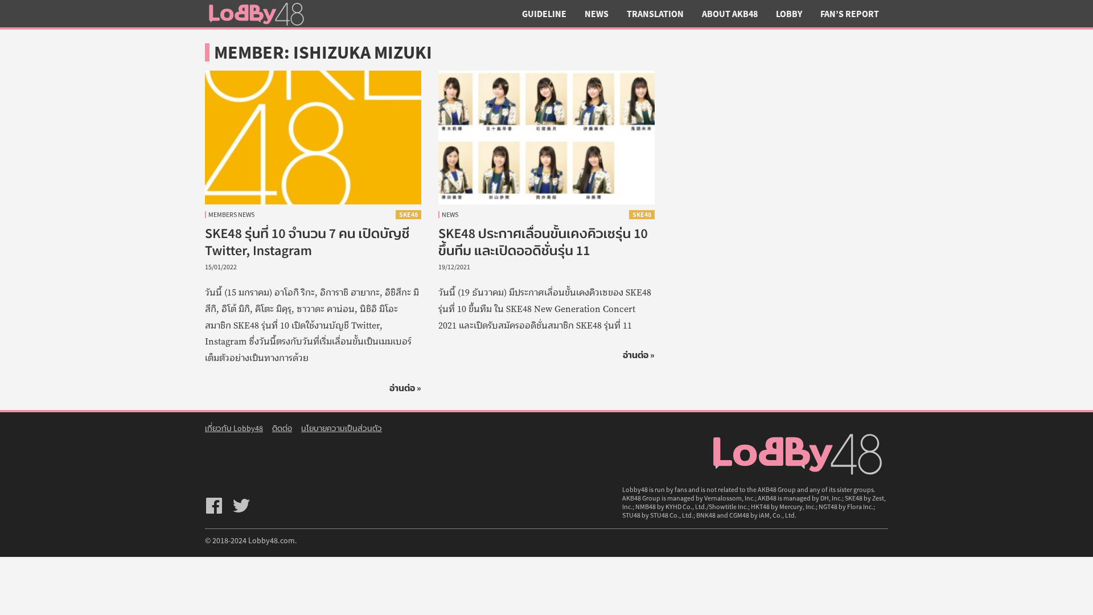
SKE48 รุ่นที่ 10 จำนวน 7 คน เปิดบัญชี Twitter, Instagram (307, 241)
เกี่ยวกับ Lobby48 (234, 428)
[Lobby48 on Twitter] (241, 506)
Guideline (544, 13)
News (597, 13)
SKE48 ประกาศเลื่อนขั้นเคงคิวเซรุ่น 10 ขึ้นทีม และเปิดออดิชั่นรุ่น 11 (543, 241)
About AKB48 (730, 13)
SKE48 (408, 214)
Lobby (789, 13)
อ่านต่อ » (405, 387)
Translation (655, 13)
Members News (231, 214)
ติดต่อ (282, 428)
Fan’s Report (849, 13)
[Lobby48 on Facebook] (214, 506)
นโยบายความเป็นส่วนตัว (341, 428)
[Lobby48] (256, 13)
